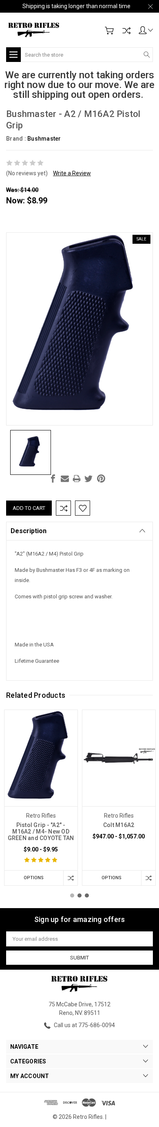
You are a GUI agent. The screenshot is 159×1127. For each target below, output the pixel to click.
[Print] (77, 478)
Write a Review (72, 173)
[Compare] (126, 30)
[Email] (65, 478)
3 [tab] (87, 895)
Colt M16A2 (119, 825)
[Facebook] (53, 478)
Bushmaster (44, 138)
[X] (88, 478)
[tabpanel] (41, 798)
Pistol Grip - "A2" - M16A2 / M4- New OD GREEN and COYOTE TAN (41, 831)
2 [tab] (79, 895)
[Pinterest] (101, 478)
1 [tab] (72, 895)
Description (28, 531)
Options (34, 877)
